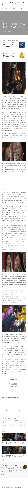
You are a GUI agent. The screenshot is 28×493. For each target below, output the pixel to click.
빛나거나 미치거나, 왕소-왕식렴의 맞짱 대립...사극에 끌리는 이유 (11, 419)
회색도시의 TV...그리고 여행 (13, 3)
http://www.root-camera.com (10, 40)
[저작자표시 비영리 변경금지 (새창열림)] (18, 410)
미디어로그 (14, 8)
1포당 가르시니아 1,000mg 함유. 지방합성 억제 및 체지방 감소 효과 (9, 55)
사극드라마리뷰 (7, 416)
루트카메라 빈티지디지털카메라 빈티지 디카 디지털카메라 (9, 43)
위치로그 (23, 8)
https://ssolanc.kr (7, 51)
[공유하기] (6, 410)
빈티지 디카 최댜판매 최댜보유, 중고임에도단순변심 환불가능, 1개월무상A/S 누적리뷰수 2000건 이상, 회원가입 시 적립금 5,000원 (9, 45)
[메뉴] (25, 3)
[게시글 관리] (8, 410)
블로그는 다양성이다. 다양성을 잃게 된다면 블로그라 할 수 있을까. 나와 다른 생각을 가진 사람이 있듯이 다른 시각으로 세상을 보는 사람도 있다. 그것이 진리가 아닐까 (11, 469)
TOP (25, 488)
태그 (7, 8)
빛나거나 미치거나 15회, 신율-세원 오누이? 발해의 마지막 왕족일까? (10, 421)
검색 (22, 3)
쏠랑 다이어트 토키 (8, 53)
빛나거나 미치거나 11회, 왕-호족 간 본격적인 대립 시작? (10, 424)
